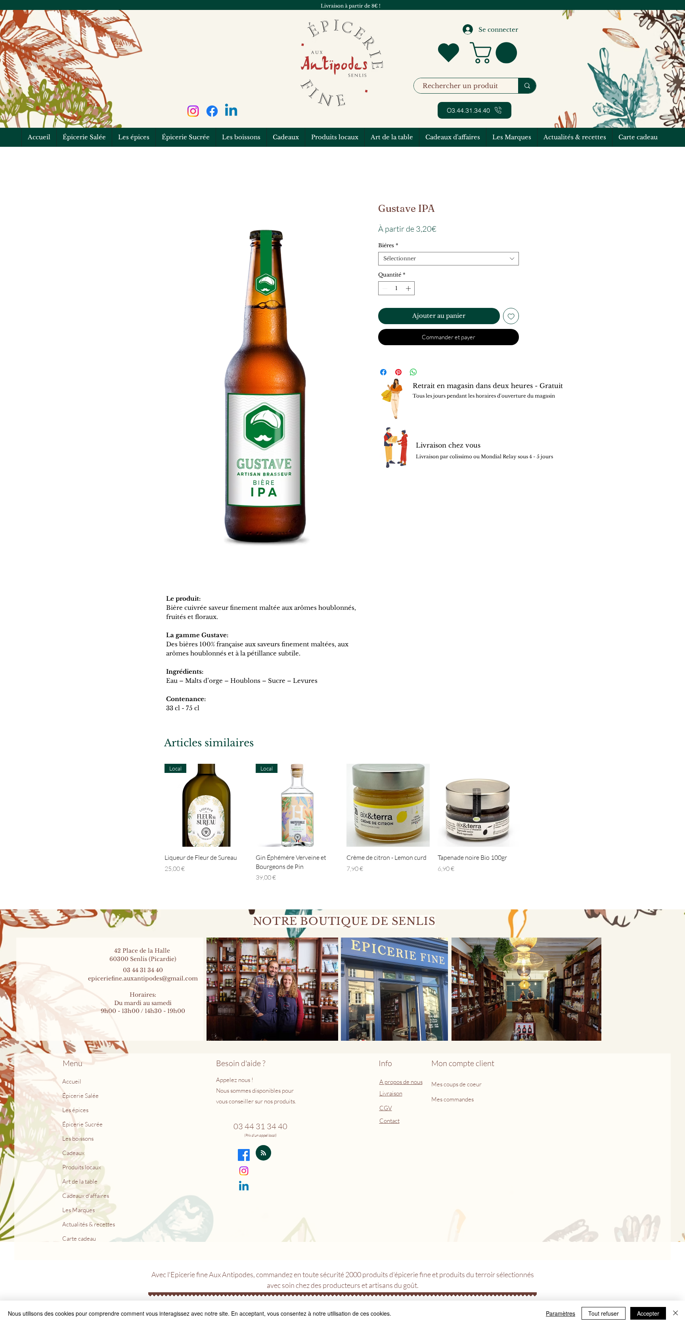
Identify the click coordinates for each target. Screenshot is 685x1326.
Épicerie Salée (80, 1095)
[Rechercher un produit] (527, 85)
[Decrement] (384, 288)
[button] (496, 52)
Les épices (75, 1110)
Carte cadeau (79, 1238)
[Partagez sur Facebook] (383, 372)
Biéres (388, 245)
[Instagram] (193, 111)
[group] (342, 822)
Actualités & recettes (88, 1224)
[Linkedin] (231, 111)
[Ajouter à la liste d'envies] (511, 316)
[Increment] (409, 288)
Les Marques (78, 1210)
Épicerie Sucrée (82, 1124)
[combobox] (448, 258)
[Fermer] (675, 1313)
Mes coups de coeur (457, 1084)
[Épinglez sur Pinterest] (398, 372)
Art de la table (80, 1181)
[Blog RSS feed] (263, 1153)
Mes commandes (452, 1099)
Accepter (648, 1313)
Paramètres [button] (560, 1313)
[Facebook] (212, 111)
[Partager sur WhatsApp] (413, 372)
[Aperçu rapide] (388, 805)
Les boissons (78, 1138)
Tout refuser (603, 1313)
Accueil (71, 1081)
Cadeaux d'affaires (85, 1195)
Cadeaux (73, 1153)
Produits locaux (81, 1167)
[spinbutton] (396, 288)
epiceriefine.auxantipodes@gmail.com (143, 978)
